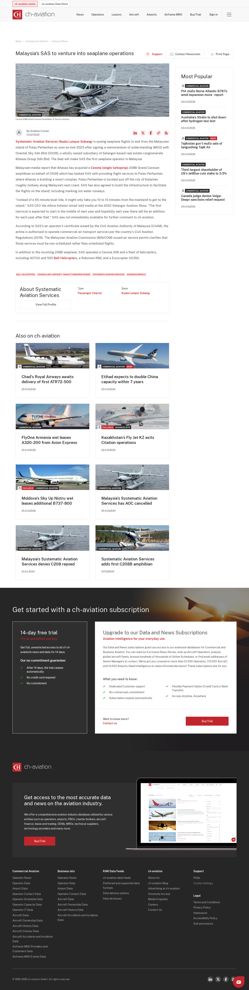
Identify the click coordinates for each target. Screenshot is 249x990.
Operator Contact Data (26, 893)
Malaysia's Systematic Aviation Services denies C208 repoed (50, 561)
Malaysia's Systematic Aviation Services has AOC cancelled (129, 501)
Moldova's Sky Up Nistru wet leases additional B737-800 (47, 501)
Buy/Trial (195, 14)
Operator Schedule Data (27, 899)
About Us (154, 877)
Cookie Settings (203, 883)
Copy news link (158, 133)
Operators (97, 14)
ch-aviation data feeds (117, 877)
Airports (152, 14)
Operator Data (21, 883)
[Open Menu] (229, 14)
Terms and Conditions (206, 902)
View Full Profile (45, 304)
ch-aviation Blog (158, 883)
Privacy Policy (202, 907)
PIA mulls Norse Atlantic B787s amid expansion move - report (204, 93)
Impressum (200, 912)
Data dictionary (112, 898)
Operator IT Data (22, 909)
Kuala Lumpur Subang (76, 141)
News (80, 14)
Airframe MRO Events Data (29, 956)
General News (60, 41)
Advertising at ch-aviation (164, 888)
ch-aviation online (25, 4)
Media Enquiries (158, 899)
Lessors (116, 14)
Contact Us (155, 909)
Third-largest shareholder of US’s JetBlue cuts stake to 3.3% (204, 171)
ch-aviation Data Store (55, 4)
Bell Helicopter (65, 258)
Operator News (21, 877)
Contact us (110, 723)
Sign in (213, 14)
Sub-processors (203, 923)
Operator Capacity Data (27, 904)
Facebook (151, 133)
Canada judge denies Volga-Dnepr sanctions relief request (203, 197)
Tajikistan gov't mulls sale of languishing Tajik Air (201, 145)
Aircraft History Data (25, 925)
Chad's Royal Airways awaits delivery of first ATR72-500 (48, 379)
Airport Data (20, 888)
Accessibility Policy (205, 918)
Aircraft (134, 14)
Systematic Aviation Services (37, 141)
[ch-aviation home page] (33, 14)
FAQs (196, 877)
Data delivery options (116, 893)
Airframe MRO (173, 14)
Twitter (218, 979)
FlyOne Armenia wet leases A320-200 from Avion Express (49, 440)
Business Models (136, 274)
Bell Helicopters (25, 274)
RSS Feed (166, 133)
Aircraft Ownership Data (27, 920)
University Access (159, 893)
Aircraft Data (20, 915)
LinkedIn (135, 133)
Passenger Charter (90, 293)
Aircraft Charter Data (25, 931)
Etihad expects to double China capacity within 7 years (129, 379)
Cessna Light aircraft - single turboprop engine (64, 274)
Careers (153, 904)
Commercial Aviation (36, 41)
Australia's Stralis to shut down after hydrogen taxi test (203, 119)
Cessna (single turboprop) (109, 168)
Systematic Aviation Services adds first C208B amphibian (127, 561)
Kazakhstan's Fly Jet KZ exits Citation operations (127, 440)
